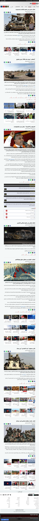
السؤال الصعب (8, 500)
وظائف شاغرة (37, 505)
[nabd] (10, 494)
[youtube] (5, 494)
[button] (4, 6)
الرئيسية (38, 6)
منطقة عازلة (24, 374)
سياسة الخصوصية (36, 504)
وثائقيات (9, 506)
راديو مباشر (27, 500)
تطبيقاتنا (28, 499)
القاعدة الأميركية (23, 306)
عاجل (6, 6)
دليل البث (28, 504)
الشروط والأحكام (37, 503)
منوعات (19, 505)
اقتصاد (19, 504)
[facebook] (0, 494)
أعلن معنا (37, 506)
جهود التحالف (25, 85)
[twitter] (3, 494)
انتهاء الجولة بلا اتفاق (11, 159)
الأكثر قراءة (33, 46)
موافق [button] (5, 519)
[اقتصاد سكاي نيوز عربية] (10, 6)
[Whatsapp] (6, 12)
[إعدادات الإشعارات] (8, 6)
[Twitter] (8, 12)
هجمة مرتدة (8, 503)
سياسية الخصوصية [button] (35, 519)
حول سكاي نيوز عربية (36, 500)
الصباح (9, 504)
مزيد (12, 6)
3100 (34, 86)
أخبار (34, 6)
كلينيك (9, 505)
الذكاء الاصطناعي (18, 6)
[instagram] (2, 494)
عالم (26, 6)
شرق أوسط (29, 6)
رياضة (22, 6)
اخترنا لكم (33, 324)
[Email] (4, 12)
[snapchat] (7, 494)
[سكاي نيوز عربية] (34, 3)
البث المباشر (27, 503)
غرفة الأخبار (8, 499)
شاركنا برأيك (37, 508)
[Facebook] (10, 12)
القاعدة (18, 35)
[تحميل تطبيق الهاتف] (33, 495)
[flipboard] (8, 494)
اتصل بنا (38, 499)
